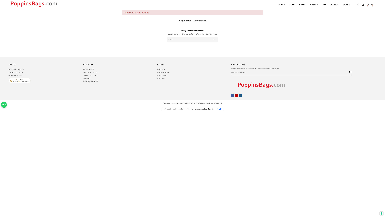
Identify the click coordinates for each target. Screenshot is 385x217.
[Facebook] (232, 95)
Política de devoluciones (90, 72)
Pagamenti (86, 78)
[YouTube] (236, 95)
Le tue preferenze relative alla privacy (201, 109)
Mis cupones (161, 78)
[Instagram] (240, 95)
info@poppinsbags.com (16, 69)
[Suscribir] (350, 72)
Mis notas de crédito (163, 72)
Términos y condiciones (90, 81)
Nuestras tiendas (88, 69)
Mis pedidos (161, 69)
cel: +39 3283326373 (15, 75)
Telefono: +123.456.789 (16, 72)
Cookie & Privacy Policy (90, 75)
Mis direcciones (162, 75)
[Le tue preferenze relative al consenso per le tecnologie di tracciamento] (381, 213)
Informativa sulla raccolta (173, 109)
